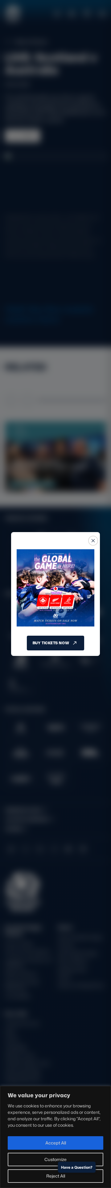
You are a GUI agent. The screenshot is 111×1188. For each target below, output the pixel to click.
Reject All (55, 1176)
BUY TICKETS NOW (51, 643)
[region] (55, 1137)
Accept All (55, 1143)
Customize (55, 1159)
